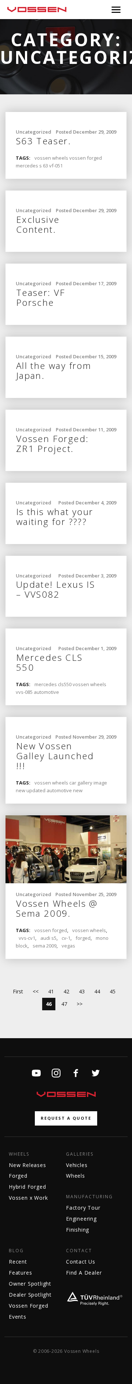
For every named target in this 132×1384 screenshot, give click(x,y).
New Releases (27, 1165)
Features (20, 1272)
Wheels (19, 1154)
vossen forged (50, 930)
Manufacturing (89, 1197)
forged (83, 938)
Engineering (81, 1218)
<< (35, 991)
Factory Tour (83, 1207)
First (18, 991)
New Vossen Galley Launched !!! (55, 756)
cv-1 (66, 938)
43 (82, 991)
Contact (79, 1251)
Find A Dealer (84, 1272)
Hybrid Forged (27, 1186)
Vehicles (76, 1165)
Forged (18, 1175)
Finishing (77, 1229)
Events (17, 1316)
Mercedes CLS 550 (49, 662)
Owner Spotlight (30, 1283)
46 (49, 1003)
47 (64, 1003)
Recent (18, 1261)
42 (66, 991)
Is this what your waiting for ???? (55, 517)
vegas (68, 945)
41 (51, 991)
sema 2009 (44, 945)
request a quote (66, 1118)
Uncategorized (33, 131)
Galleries (80, 1154)
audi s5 (48, 938)
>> (79, 1003)
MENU (116, 9)
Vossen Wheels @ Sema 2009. (57, 908)
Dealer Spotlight (30, 1294)
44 (97, 991)
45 (112, 991)
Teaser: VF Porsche (40, 297)
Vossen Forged (28, 1305)
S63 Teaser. (43, 141)
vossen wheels (89, 930)
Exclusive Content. (38, 224)
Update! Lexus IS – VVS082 (55, 589)
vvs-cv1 (27, 938)
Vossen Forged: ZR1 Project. (52, 443)
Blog (16, 1251)
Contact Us (80, 1261)
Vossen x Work (28, 1197)
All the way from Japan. (53, 370)
